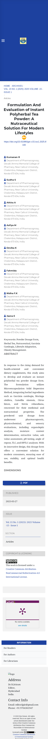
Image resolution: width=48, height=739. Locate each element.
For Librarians (11, 661)
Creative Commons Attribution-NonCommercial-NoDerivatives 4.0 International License (23, 573)
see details (22, 625)
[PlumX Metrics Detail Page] (22, 611)
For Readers (9, 648)
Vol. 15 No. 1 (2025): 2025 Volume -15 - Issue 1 (23, 90)
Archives (17, 86)
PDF (25, 483)
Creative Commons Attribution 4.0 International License (24, 735)
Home (7, 86)
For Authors (9, 654)
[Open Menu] (3, 40)
